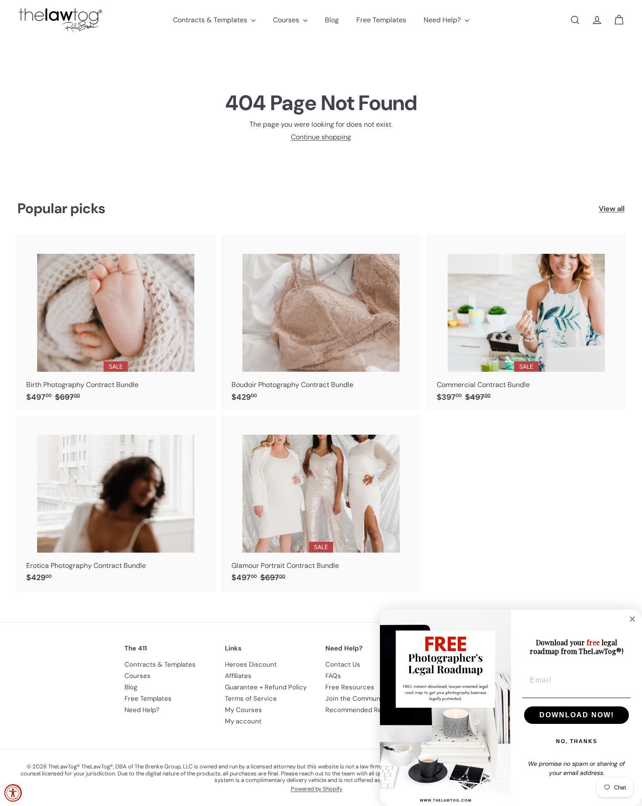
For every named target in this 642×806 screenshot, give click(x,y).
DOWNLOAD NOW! (576, 715)
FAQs (333, 675)
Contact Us (342, 664)
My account (243, 721)
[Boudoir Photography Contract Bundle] (321, 322)
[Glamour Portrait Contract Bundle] (321, 503)
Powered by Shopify (316, 788)
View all (612, 208)
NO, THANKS (576, 741)
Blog (332, 19)
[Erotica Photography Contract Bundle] (115, 503)
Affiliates (238, 675)
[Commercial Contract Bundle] (526, 322)
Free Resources (349, 687)
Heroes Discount (251, 664)
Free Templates (381, 19)
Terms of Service (251, 698)
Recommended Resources (366, 710)
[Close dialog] (632, 619)
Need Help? (443, 19)
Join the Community (356, 698)
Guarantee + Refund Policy (266, 687)
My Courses (243, 710)
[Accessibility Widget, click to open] (13, 793)
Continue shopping (321, 137)
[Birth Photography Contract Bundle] (115, 322)
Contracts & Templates (211, 19)
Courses (287, 19)
